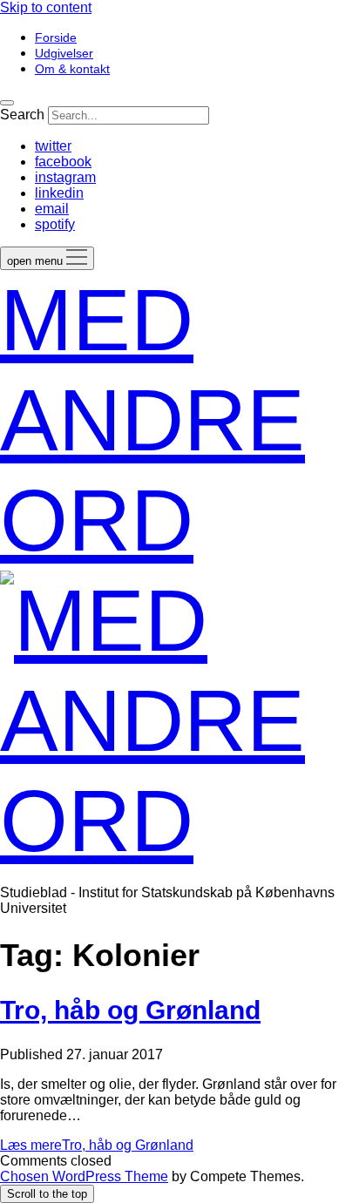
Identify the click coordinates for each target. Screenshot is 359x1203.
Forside (56, 37)
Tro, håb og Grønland (130, 1010)
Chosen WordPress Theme (84, 1176)
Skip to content (45, 7)
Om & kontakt (72, 69)
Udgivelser (64, 53)
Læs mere (96, 1145)
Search (22, 114)
